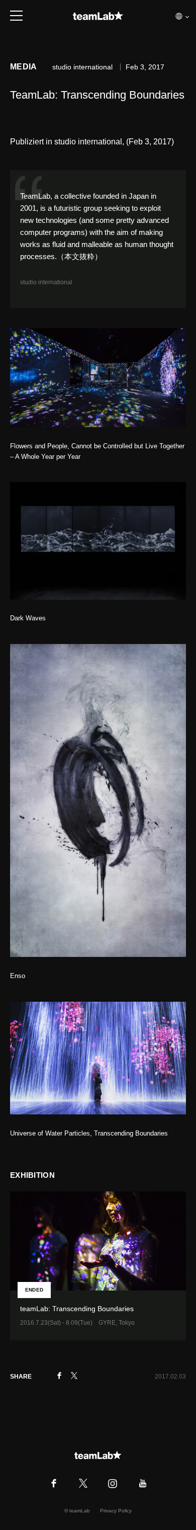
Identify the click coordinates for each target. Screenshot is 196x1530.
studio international (46, 282)
